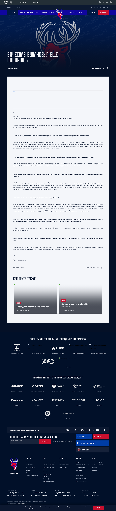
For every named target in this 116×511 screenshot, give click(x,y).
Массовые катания (81, 478)
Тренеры (28, 470)
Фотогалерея (63, 467)
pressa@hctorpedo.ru (90, 495)
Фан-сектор (79, 473)
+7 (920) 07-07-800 (62, 493)
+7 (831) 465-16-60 (15, 493)
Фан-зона (78, 458)
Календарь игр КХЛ (48, 464)
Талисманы (79, 470)
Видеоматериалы (64, 462)
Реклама (94, 467)
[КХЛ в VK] (100, 2)
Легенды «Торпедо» (97, 464)
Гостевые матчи (80, 475)
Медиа (61, 458)
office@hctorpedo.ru (15, 495)
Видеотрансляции (64, 464)
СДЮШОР (94, 470)
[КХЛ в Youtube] (107, 2)
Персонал (29, 473)
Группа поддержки (81, 467)
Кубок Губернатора (48, 481)
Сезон (44, 458)
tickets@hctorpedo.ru (39, 495)
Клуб (93, 458)
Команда (28, 458)
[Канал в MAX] (107, 7)
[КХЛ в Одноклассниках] (103, 2)
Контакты (95, 473)
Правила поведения (81, 481)
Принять (99, 508)
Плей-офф (46, 479)
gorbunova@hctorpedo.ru (65, 495)
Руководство (29, 464)
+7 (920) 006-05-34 (38, 493)
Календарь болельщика (82, 464)
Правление (29, 462)
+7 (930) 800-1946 (89, 493)
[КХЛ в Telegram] (110, 2)
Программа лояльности (82, 462)
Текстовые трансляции (49, 462)
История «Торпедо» (97, 462)
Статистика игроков (48, 471)
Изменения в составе (32, 475)
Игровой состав (30, 467)
